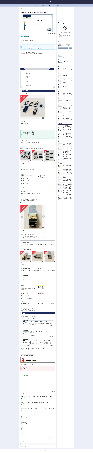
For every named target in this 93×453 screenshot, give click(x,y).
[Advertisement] (37, 62)
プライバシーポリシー (52, 450)
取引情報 (27, 77)
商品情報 (27, 81)
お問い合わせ (47, 450)
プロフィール (39, 450)
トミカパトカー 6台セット (28, 73)
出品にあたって (28, 76)
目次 (36, 68)
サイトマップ (43, 450)
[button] (71, 20)
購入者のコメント (28, 85)
